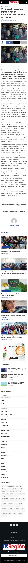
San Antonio (4, 461)
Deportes (3, 406)
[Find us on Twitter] (14, 525)
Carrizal (3, 400)
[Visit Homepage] (14, 2)
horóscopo (11, 506)
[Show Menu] (1, 2)
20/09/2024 (11, 297)
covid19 (15, 496)
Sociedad (4, 333)
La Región (4, 508)
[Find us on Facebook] (11, 525)
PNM (18, 511)
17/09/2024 (11, 319)
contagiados (4, 496)
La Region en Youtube (6, 439)
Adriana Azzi (18, 491)
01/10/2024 (11, 255)
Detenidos (18, 498)
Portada (23, 511)
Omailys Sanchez (8, 20)
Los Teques (4, 442)
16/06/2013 (11, 385)
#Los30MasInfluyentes (18, 488)
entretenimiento (5, 425)
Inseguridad (17, 506)
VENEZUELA (4, 516)
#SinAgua (12, 491)
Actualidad (4, 395)
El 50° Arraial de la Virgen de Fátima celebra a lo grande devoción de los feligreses (14, 336)
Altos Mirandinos (8, 6)
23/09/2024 (11, 277)
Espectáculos (5, 431)
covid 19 (10, 496)
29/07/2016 (11, 379)
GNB (15, 503)
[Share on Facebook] (9, 42)
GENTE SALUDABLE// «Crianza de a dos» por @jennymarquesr (16, 382)
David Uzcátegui (5, 498)
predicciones (4, 513)
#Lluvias (9, 488)
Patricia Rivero (5, 255)
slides (2, 464)
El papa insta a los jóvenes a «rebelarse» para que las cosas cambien (16, 376)
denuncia (12, 498)
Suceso (14, 513)
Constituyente (22, 493)
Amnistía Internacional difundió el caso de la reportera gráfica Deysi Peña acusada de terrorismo (13, 315)
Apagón (3, 493)
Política (3, 453)
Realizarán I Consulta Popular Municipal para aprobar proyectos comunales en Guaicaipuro (13, 251)
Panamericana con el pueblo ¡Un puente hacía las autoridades (12, 294)
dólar (10, 501)
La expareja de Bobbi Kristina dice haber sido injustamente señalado (17, 369)
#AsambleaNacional (10, 486)
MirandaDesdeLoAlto (6, 511)
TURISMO (3, 474)
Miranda (22, 508)
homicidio (20, 503)
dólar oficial (15, 501)
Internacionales (5, 436)
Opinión (3, 447)
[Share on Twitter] (16, 42)
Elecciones (4, 503)
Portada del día (5, 455)
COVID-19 (3, 403)
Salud (2, 458)
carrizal (12, 493)
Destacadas (5, 311)
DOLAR (23, 498)
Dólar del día (4, 417)
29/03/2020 (17, 20)
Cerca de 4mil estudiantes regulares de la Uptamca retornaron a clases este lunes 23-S (13, 273)
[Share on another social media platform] (23, 42)
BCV (7, 493)
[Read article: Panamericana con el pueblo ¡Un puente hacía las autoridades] (14, 285)
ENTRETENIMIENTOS (6, 428)
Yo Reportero (4, 477)
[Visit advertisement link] (14, 352)
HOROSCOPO (4, 506)
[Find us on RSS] (17, 525)
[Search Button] (26, 2)
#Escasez (4, 488)
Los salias (10, 508)
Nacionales (4, 444)
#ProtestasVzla (5, 491)
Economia (3, 420)
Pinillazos (4, 450)
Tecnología (4, 472)
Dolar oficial (4, 501)
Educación (4, 422)
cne (16, 493)
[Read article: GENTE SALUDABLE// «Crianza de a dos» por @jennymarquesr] (4, 384)
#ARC (3, 486)
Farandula (4, 433)
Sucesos (3, 469)
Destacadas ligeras (6, 414)
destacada (4, 409)
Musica (14, 511)
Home (2, 6)
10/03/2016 (11, 371)
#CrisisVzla (18, 486)
